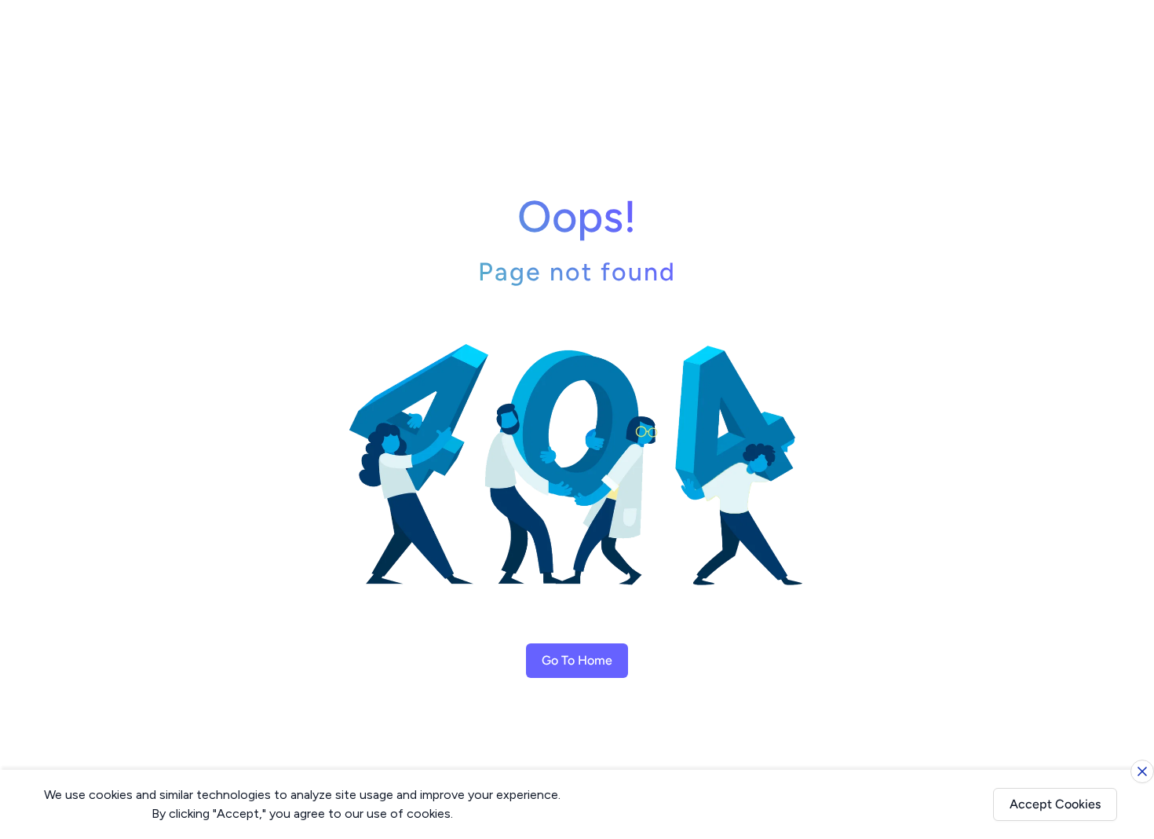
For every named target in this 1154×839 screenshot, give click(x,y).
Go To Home (577, 660)
